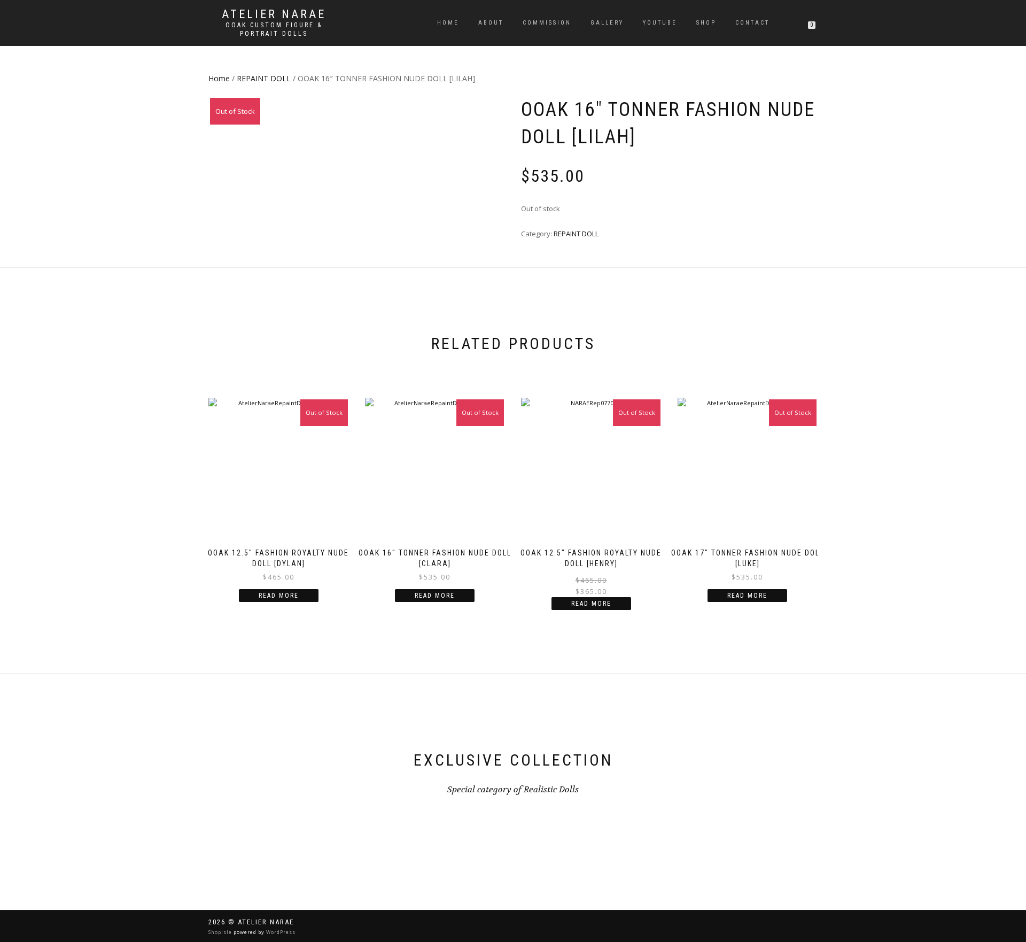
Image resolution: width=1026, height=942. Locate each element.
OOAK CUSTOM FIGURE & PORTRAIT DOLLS (274, 29)
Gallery (607, 22)
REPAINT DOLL (264, 78)
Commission (547, 22)
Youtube (660, 22)
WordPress (280, 932)
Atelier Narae (274, 14)
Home (448, 22)
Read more (279, 595)
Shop (706, 22)
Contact (752, 22)
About (490, 22)
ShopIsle (221, 932)
